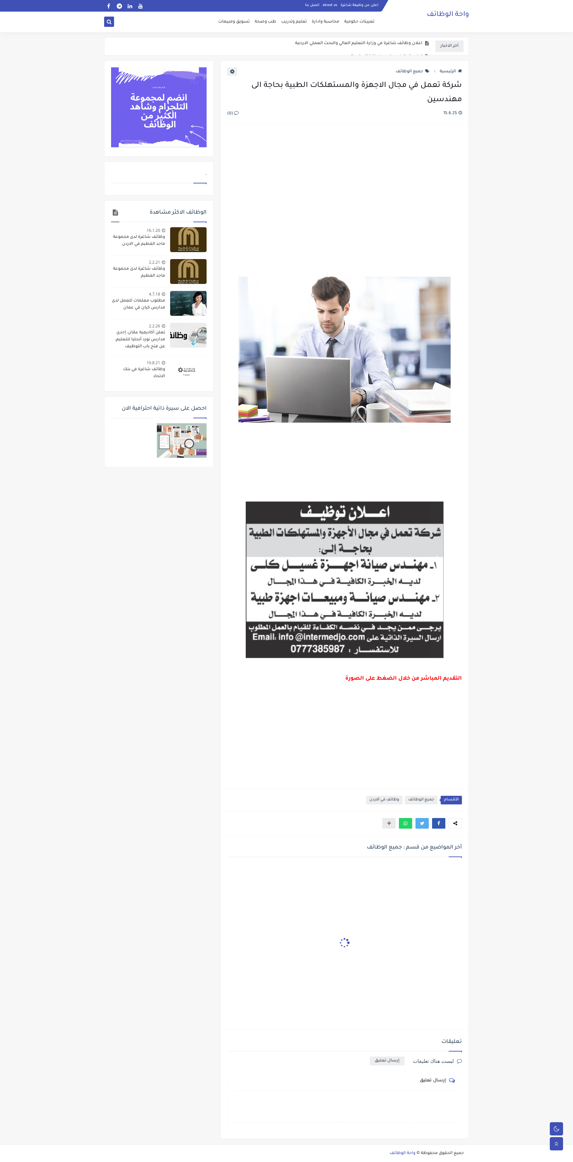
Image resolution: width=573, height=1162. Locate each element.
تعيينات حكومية (359, 22)
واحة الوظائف (448, 15)
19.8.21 (153, 363)
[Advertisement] (344, 201)
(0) (230, 113)
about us (330, 5)
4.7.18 (154, 294)
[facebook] (108, 5)
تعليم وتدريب (294, 22)
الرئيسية (448, 71)
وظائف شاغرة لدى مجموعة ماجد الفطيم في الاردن (139, 240)
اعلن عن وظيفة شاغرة (359, 5)
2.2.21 (154, 262)
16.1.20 (153, 230)
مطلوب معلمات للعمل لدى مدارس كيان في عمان (138, 304)
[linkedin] (129, 5)
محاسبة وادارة (325, 22)
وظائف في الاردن (384, 800)
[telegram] (119, 5)
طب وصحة (265, 22)
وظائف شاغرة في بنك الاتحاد (144, 373)
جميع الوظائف (409, 71)
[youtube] (140, 5)
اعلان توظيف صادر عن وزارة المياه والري (384, 46)
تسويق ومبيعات (234, 22)
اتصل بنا (312, 5)
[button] (438, 823)
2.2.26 (154, 326)
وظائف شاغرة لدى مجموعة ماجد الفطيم (139, 272)
